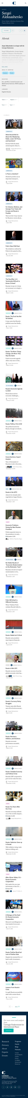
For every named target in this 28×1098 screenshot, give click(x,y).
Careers (17, 1056)
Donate (5, 1055)
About (4, 1048)
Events (17, 1044)
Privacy (17, 1058)
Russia (11, 73)
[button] (17, 1006)
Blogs (16, 1047)
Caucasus (5, 73)
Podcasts (18, 1049)
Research (5, 1041)
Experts (5, 1052)
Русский (6, 30)
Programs (18, 1041)
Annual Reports (18, 1054)
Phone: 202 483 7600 (7, 1083)
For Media (17, 1060)
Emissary (5, 1045)
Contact (17, 1053)
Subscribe (9, 1030)
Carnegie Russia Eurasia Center (19, 489)
